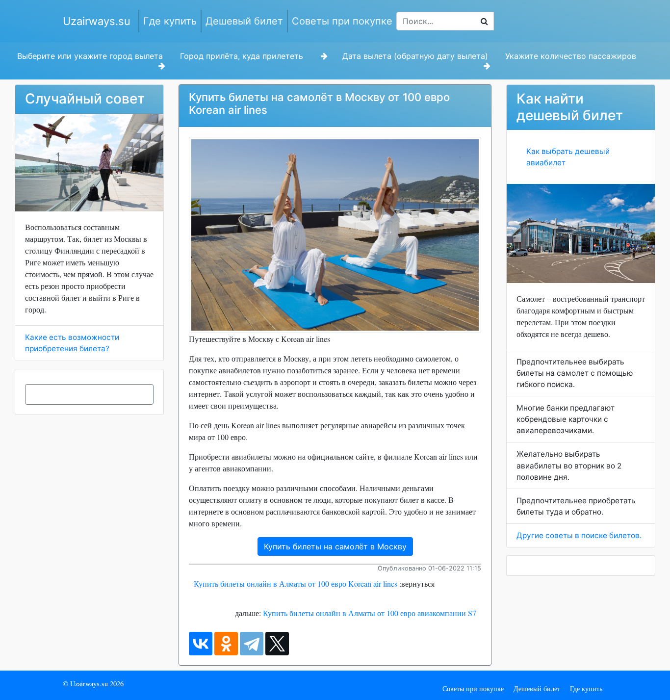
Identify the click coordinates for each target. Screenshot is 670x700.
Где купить (170, 21)
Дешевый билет (244, 21)
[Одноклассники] (226, 643)
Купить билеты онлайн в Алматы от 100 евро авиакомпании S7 (369, 613)
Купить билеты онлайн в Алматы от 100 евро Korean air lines (295, 583)
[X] (277, 643)
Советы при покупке (342, 21)
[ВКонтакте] (200, 643)
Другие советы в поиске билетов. (579, 535)
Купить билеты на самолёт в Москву (335, 546)
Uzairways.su (96, 21)
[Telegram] (251, 643)
